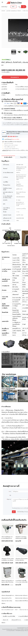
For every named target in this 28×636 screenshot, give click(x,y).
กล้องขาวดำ (5, 620)
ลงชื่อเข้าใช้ (5, 150)
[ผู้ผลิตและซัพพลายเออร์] (14, 2)
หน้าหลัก (3, 10)
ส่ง (13, 512)
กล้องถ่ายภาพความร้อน (6, 600)
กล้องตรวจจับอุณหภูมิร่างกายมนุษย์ (8, 595)
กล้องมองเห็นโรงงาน (16, 620)
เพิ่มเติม (3, 622)
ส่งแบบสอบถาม (15, 77)
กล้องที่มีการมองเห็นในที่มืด (9, 616)
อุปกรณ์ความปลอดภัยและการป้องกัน (13, 10)
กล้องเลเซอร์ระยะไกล (6, 598)
